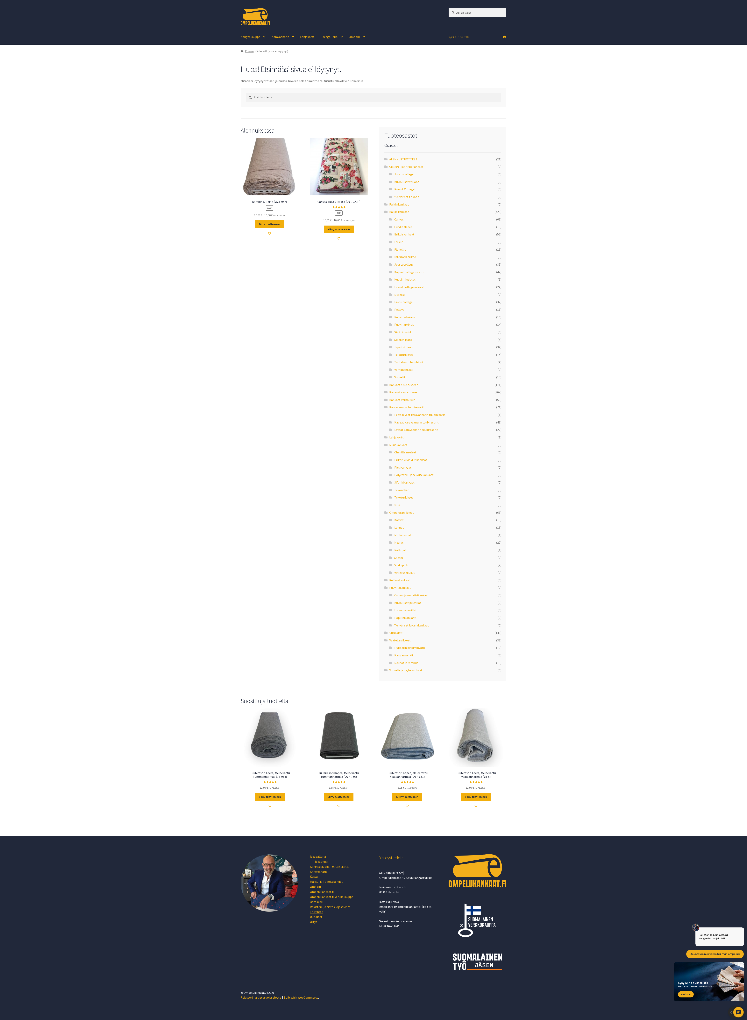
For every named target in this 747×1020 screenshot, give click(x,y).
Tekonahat (401, 490)
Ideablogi (321, 861)
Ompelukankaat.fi (322, 892)
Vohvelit (399, 377)
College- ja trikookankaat (406, 167)
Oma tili (354, 37)
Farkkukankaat (399, 204)
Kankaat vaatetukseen (404, 392)
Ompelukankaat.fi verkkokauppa (331, 897)
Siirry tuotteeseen (270, 224)
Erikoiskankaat (404, 234)
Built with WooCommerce (301, 997)
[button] (269, 233)
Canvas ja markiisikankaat (411, 595)
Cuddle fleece (403, 227)
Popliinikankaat (405, 618)
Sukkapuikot (402, 565)
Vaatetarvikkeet (400, 640)
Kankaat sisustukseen (403, 385)
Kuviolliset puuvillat (407, 603)
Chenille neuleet (405, 452)
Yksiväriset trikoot (406, 197)
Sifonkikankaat (404, 482)
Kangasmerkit (403, 655)
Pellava (399, 309)
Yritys (313, 922)
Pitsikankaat (402, 467)
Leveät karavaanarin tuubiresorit (416, 430)
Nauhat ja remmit (406, 663)
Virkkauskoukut (404, 573)
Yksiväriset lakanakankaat (411, 625)
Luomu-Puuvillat (405, 610)
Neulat (398, 542)
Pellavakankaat (399, 580)
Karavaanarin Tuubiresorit (406, 407)
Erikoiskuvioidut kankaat (410, 460)
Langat (399, 527)
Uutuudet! (395, 633)
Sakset (398, 558)
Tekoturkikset (403, 355)
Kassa (314, 876)
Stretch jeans (403, 340)
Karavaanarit (280, 37)
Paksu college (403, 302)
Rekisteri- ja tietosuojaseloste (330, 907)
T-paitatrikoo (403, 347)
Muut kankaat (398, 445)
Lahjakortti (307, 37)
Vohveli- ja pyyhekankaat (405, 670)
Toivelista (316, 912)
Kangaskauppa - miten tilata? (330, 867)
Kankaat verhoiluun (402, 400)
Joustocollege (404, 264)
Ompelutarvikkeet (401, 512)
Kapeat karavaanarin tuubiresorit (416, 422)
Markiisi (399, 295)
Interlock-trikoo (405, 257)
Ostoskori (316, 902)
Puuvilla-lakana (404, 317)
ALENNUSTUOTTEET (403, 159)
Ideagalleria (330, 37)
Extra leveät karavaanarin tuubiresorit (419, 415)
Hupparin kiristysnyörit (409, 648)
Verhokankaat (403, 370)
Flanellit (400, 249)
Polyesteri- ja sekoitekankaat (414, 475)
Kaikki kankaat (399, 212)
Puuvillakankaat (400, 588)
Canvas (399, 219)
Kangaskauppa (250, 37)
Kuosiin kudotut (405, 279)
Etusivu (249, 51)
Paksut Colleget (405, 189)
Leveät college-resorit (409, 287)
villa (397, 505)
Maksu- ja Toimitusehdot (326, 882)
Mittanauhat (402, 535)
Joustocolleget (404, 174)
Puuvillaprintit (404, 324)
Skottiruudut (402, 332)
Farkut (398, 242)
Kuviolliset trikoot (406, 182)
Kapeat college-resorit (409, 272)
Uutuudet (316, 917)
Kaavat (399, 520)
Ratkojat (400, 550)
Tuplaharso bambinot (408, 362)
